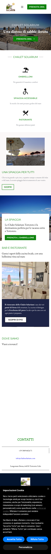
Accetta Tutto (14, 539)
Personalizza (25, 547)
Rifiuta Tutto (37, 539)
